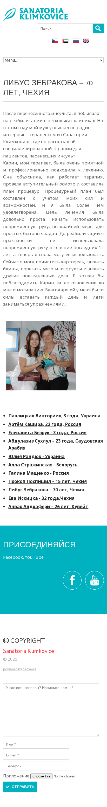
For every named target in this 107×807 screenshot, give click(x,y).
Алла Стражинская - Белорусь (42, 465)
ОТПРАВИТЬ (22, 787)
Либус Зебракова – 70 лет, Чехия (46, 490)
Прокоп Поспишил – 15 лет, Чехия (47, 481)
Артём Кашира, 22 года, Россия (44, 424)
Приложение (16, 776)
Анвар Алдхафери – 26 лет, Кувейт (48, 506)
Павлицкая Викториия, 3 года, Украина (54, 416)
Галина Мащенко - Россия (38, 473)
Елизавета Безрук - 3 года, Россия (47, 433)
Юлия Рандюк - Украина (36, 456)
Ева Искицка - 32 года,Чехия (41, 498)
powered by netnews (19, 669)
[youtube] (94, 580)
